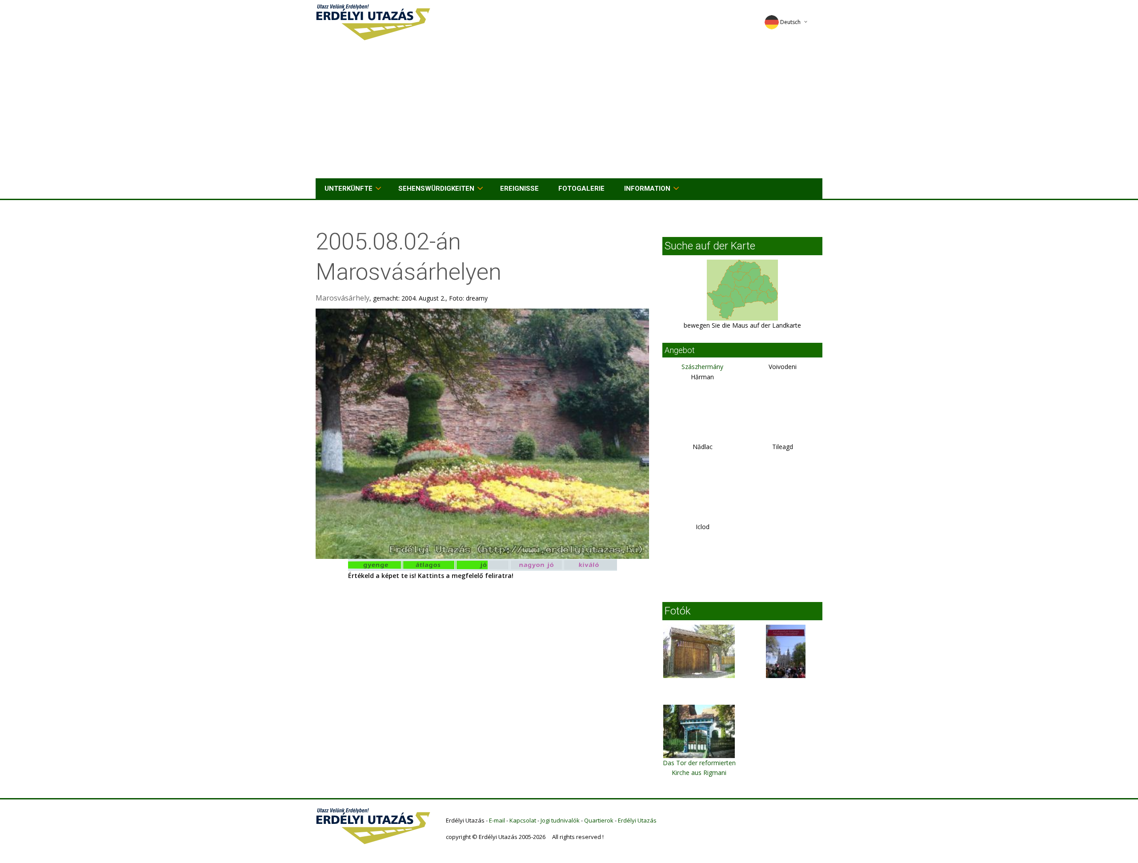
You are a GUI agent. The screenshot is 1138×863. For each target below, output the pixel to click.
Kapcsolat (522, 820)
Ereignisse (519, 189)
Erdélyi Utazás (637, 820)
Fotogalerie (581, 189)
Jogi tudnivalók (560, 820)
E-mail (497, 820)
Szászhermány (702, 366)
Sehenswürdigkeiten (436, 189)
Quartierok (598, 820)
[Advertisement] (569, 111)
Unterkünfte (349, 189)
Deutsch (790, 22)
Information (647, 189)
